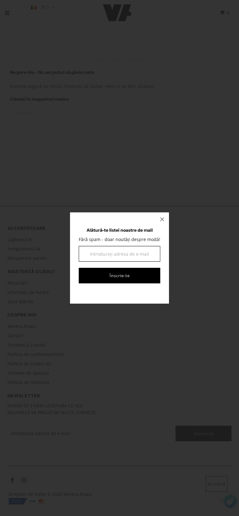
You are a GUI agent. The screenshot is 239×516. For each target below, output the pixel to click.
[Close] (162, 219)
